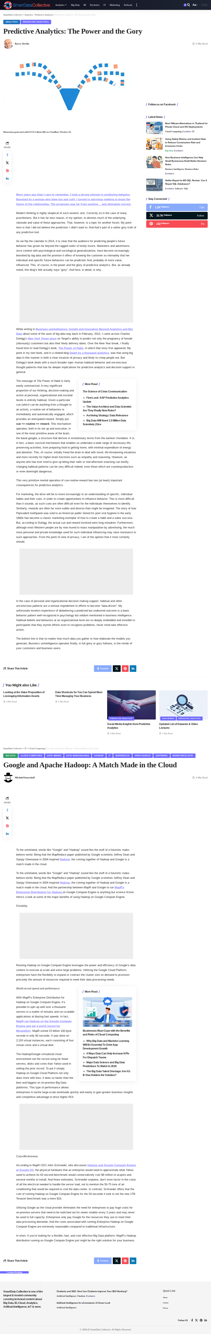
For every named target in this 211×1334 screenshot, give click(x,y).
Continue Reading (14, 1272)
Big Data (169, 150)
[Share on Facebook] (7, 155)
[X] (177, 215)
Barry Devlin (22, 43)
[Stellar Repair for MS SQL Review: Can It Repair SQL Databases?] (154, 185)
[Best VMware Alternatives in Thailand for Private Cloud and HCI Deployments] (154, 128)
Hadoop (99, 756)
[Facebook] (177, 207)
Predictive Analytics (36, 22)
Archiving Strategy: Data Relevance (107, 415)
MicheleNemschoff (25, 777)
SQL (186, 188)
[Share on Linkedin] (7, 179)
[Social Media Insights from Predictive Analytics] (131, 705)
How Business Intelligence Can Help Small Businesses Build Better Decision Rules (186, 161)
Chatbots (81, 1296)
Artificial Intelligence (66, 1296)
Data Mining (168, 718)
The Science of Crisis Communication (105, 391)
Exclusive (186, 131)
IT (193, 131)
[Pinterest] (177, 224)
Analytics (12, 22)
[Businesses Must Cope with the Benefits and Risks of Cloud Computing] (107, 1012)
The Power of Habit (70, 348)
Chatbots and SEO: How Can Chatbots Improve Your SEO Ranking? (92, 1291)
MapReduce (123, 756)
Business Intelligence (174, 169)
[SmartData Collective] (26, 5)
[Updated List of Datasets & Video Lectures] (183, 705)
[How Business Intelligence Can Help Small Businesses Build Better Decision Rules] (154, 162)
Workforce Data (183, 756)
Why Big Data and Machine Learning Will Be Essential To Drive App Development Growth (106, 1045)
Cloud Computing (173, 131)
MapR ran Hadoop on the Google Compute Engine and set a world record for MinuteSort (44, 1026)
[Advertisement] (76, 163)
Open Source (143, 756)
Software (179, 188)
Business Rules (192, 169)
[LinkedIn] (206, 1320)
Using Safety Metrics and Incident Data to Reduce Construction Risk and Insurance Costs (185, 142)
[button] (136, 5)
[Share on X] (7, 163)
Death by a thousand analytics (89, 352)
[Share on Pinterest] (7, 171)
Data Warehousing (77, 756)
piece (42, 338)
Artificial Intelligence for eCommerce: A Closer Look (83, 1303)
